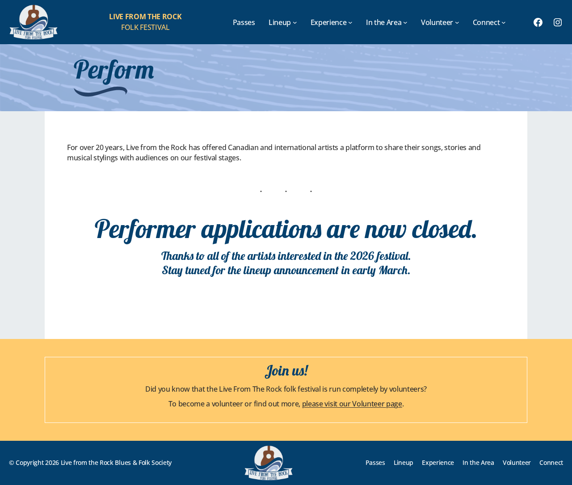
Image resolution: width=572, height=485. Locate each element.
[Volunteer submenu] (457, 22)
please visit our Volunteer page (352, 404)
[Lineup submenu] (295, 22)
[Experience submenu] (350, 22)
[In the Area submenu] (405, 22)
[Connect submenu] (503, 22)
